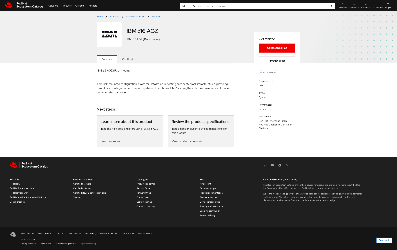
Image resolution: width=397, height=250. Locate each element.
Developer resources (210, 201)
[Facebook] (280, 166)
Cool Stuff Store (127, 233)
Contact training (144, 201)
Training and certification (211, 206)
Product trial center (145, 183)
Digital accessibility (88, 243)
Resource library (207, 215)
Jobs (40, 233)
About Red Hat (27, 233)
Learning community (210, 210)
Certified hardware (82, 183)
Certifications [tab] (129, 59)
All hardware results (135, 16)
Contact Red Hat (277, 48)
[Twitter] (287, 166)
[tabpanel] (165, 110)
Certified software (82, 188)
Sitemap (77, 197)
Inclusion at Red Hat (108, 233)
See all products (17, 201)
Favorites (343, 7)
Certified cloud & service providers (89, 192)
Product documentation (211, 192)
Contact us (354, 7)
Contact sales (142, 197)
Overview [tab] (107, 59)
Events (48, 233)
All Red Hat (378, 7)
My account (205, 183)
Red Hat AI (15, 183)
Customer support (208, 188)
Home (100, 16)
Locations (59, 233)
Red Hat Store (143, 188)
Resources (365, 7)
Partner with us (143, 192)
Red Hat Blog (90, 233)
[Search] (331, 6)
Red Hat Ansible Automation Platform (28, 197)
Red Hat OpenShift (19, 192)
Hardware (114, 16)
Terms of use (45, 243)
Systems (156, 16)
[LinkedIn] (265, 166)
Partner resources (208, 197)
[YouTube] (272, 166)
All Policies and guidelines (65, 243)
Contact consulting (145, 206)
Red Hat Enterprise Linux (22, 188)
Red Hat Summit (145, 233)
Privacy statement (28, 243)
